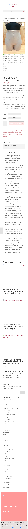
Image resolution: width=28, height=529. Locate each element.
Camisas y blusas (9, 449)
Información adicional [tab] (10, 145)
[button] (23, 24)
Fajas (17, 18)
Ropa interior (12, 18)
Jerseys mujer (6, 432)
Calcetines (5, 402)
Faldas (6, 456)
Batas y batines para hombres (11, 406)
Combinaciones (8, 471)
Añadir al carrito (15, 123)
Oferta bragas (7, 482)
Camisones (7, 443)
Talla (4, 114)
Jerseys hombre (8, 417)
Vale (20, 527)
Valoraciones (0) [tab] (8, 148)
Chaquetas (7, 454)
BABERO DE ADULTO (8, 399)
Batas (6, 440)
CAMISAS (7, 412)
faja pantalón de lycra (13, 132)
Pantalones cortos (9, 421)
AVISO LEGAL (6, 512)
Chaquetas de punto (10, 414)
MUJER (7, 18)
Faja (6, 155)
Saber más (14, 527)
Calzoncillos (8, 428)
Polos (6, 423)
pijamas (6, 445)
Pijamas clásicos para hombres (11, 408)
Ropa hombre (7, 410)
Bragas (6, 467)
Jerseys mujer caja (9, 458)
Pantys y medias (9, 476)
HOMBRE (5, 404)
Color (4, 118)
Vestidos (7, 463)
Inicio (4, 18)
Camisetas (7, 430)
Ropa (5, 447)
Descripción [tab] (7, 142)
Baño (5, 436)
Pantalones (7, 419)
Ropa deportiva (6, 487)
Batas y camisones (8, 439)
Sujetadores (8, 478)
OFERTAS (5, 481)
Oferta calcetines (8, 485)
